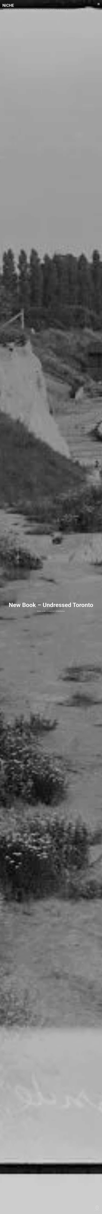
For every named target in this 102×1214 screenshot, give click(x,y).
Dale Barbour (61, 611)
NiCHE (8, 5)
